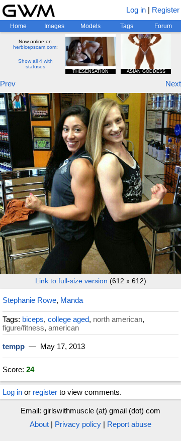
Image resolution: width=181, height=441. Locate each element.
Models (90, 26)
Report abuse (129, 424)
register (45, 392)
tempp (14, 346)
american (63, 327)
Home (18, 26)
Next (173, 83)
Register (165, 10)
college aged (68, 319)
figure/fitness (23, 327)
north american (117, 319)
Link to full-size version (71, 281)
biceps (33, 319)
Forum (163, 26)
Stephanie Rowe (29, 300)
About (39, 424)
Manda (71, 300)
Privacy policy (78, 424)
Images (54, 26)
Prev (8, 83)
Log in (136, 10)
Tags (126, 26)
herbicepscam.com (34, 47)
